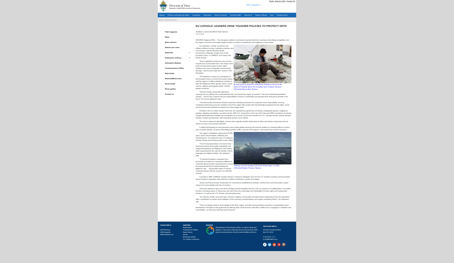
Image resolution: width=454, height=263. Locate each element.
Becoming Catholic (189, 237)
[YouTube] (275, 244)
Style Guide (169, 73)
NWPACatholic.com (166, 234)
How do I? (248, 15)
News (167, 37)
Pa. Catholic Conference (191, 239)
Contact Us (291, 1)
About (161, 15)
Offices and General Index (178, 15)
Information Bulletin (173, 63)
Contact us (169, 94)
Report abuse (187, 232)
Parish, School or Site (277, 1)
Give (272, 15)
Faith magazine (171, 32)
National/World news (173, 78)
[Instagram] (284, 244)
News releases (171, 42)
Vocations (196, 15)
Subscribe (169, 53)
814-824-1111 (270, 237)
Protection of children (190, 230)
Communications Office (174, 68)
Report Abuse (261, 15)
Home (161, 20)
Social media (170, 84)
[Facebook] (265, 244)
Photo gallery (170, 89)
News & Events (220, 15)
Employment (282, 15)
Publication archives (173, 58)
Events (185, 234)
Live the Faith (235, 15)
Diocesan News (171, 20)
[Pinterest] (279, 244)
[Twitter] (270, 244)
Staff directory (165, 230)
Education (207, 15)
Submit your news (172, 47)
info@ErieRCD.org (271, 239)
